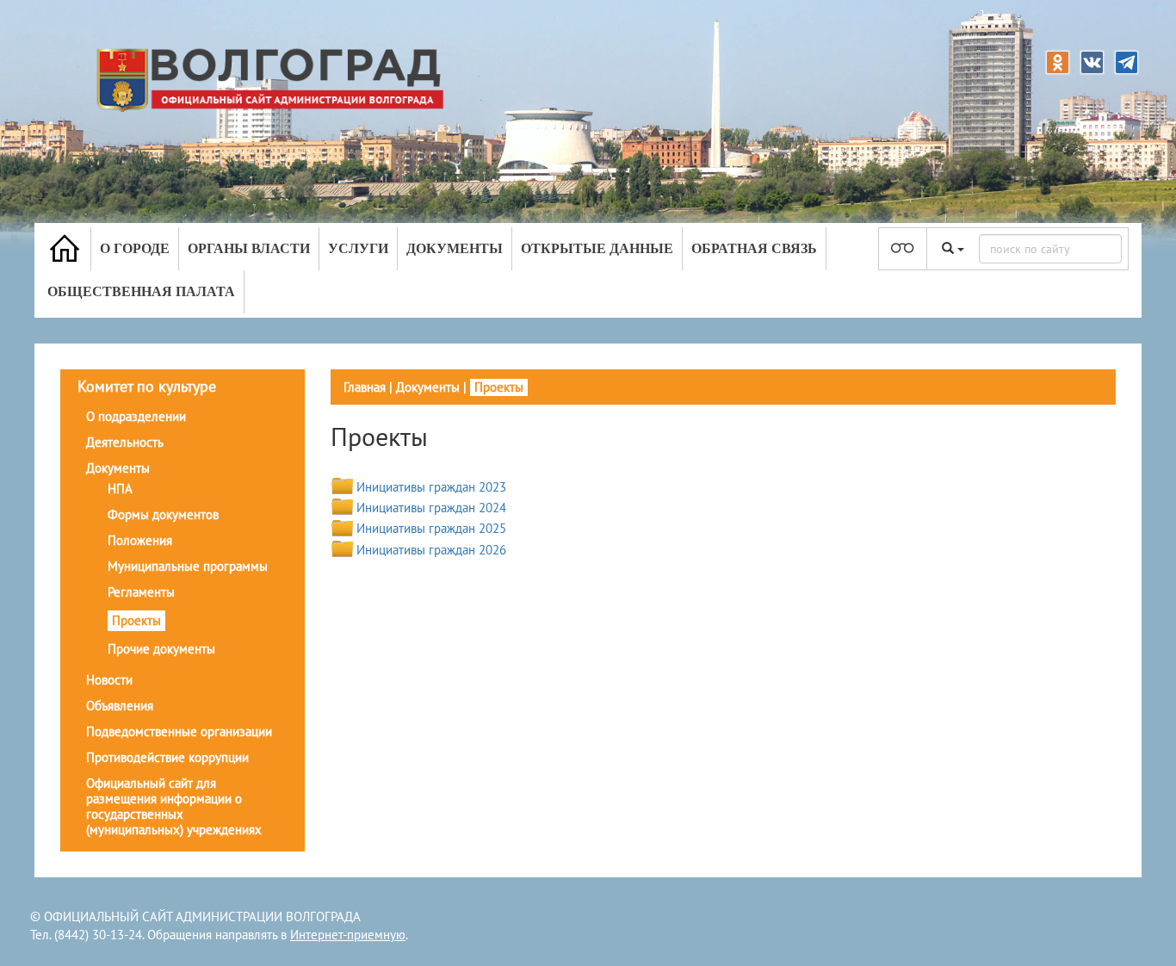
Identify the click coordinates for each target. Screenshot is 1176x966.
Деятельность (125, 442)
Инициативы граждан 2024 (431, 507)
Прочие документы (161, 649)
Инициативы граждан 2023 (431, 487)
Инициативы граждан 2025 (431, 528)
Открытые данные (597, 248)
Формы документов (163, 514)
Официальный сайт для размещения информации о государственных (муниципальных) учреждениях (174, 806)
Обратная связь (754, 248)
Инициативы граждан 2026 (431, 550)
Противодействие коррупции (167, 757)
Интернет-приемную (347, 934)
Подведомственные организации (179, 731)
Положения (140, 540)
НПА (120, 488)
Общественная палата (141, 291)
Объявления (119, 705)
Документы (454, 248)
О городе (135, 248)
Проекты (136, 620)
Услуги (358, 248)
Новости (109, 680)
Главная (365, 387)
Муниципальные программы (188, 566)
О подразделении (136, 416)
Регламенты (141, 592)
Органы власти (249, 248)
